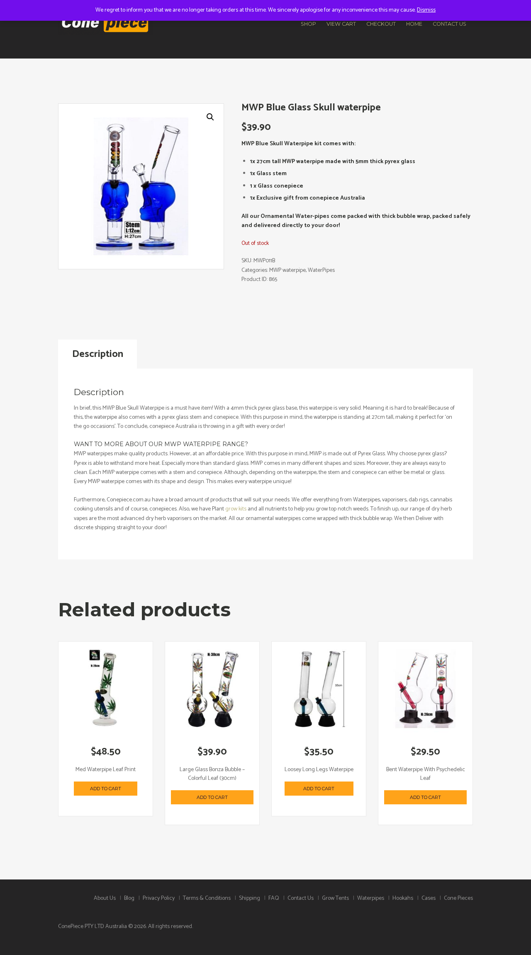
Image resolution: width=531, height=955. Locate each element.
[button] (210, 117)
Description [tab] (97, 354)
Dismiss (426, 10)
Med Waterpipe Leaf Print (106, 769)
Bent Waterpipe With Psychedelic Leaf (425, 774)
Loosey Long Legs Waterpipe (319, 769)
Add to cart (105, 788)
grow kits (235, 509)
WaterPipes (321, 270)
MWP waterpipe (287, 270)
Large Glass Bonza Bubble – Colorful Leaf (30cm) (212, 774)
